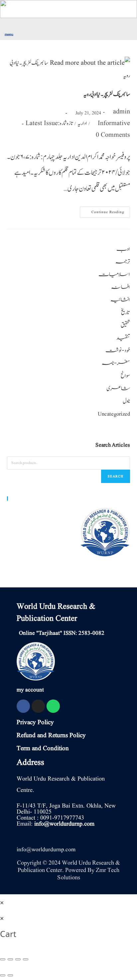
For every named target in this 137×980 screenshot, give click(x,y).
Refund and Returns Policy (51, 735)
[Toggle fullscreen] (18, 959)
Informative (114, 123)
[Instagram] (38, 706)
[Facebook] (23, 706)
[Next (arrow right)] (10, 975)
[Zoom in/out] (25, 959)
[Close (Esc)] (2, 959)
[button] (34, 27)
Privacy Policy (35, 722)
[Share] (10, 959)
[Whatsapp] (53, 706)
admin (121, 111)
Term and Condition (43, 748)
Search (115, 476)
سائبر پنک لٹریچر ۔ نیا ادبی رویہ (106, 94)
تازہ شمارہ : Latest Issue (49, 123)
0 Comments (113, 135)
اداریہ (82, 123)
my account (30, 690)
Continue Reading (104, 210)
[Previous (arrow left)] (2, 975)
